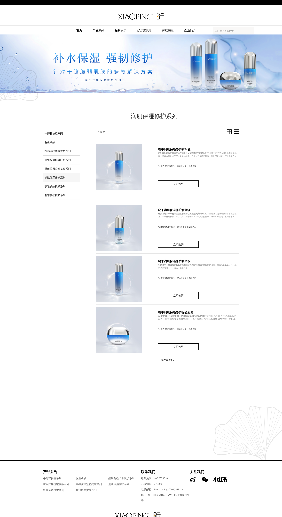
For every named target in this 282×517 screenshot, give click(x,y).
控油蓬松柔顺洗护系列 (121, 478)
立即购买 (178, 183)
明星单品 (81, 478)
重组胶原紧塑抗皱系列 (89, 484)
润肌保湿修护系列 (118, 484)
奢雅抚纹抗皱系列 (86, 490)
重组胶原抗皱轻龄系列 (56, 484)
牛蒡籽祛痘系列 (52, 478)
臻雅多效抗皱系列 (53, 490)
